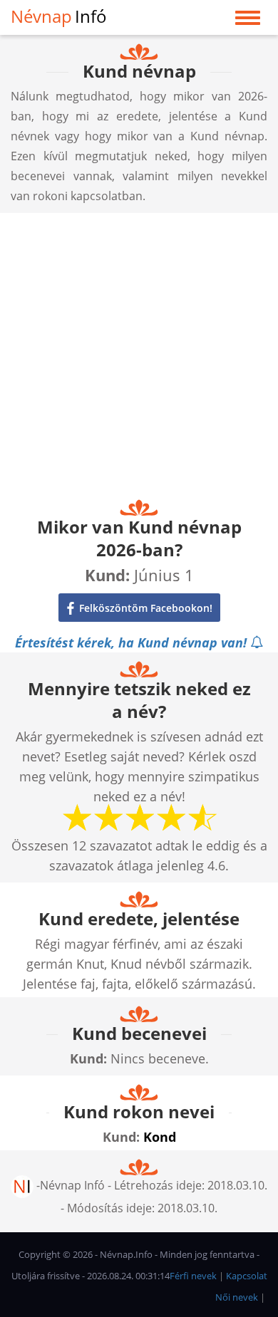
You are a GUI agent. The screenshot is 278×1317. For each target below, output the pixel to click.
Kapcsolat (246, 1275)
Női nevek (236, 1297)
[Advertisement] (139, 352)
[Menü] (247, 21)
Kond (159, 1136)
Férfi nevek (193, 1275)
